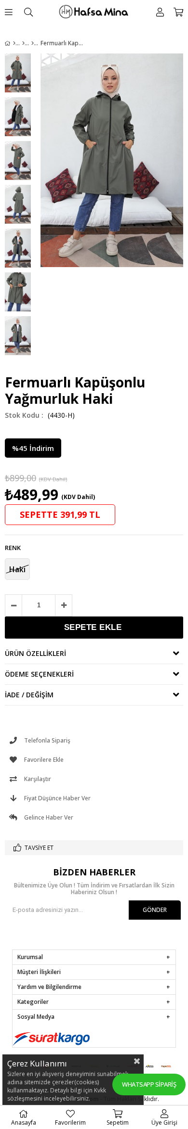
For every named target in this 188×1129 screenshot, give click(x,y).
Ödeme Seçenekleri (39, 674)
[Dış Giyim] (23, 43)
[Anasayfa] (14, 43)
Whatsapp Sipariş (149, 1084)
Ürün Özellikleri (35, 653)
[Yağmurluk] (32, 43)
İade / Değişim (29, 694)
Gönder (155, 910)
